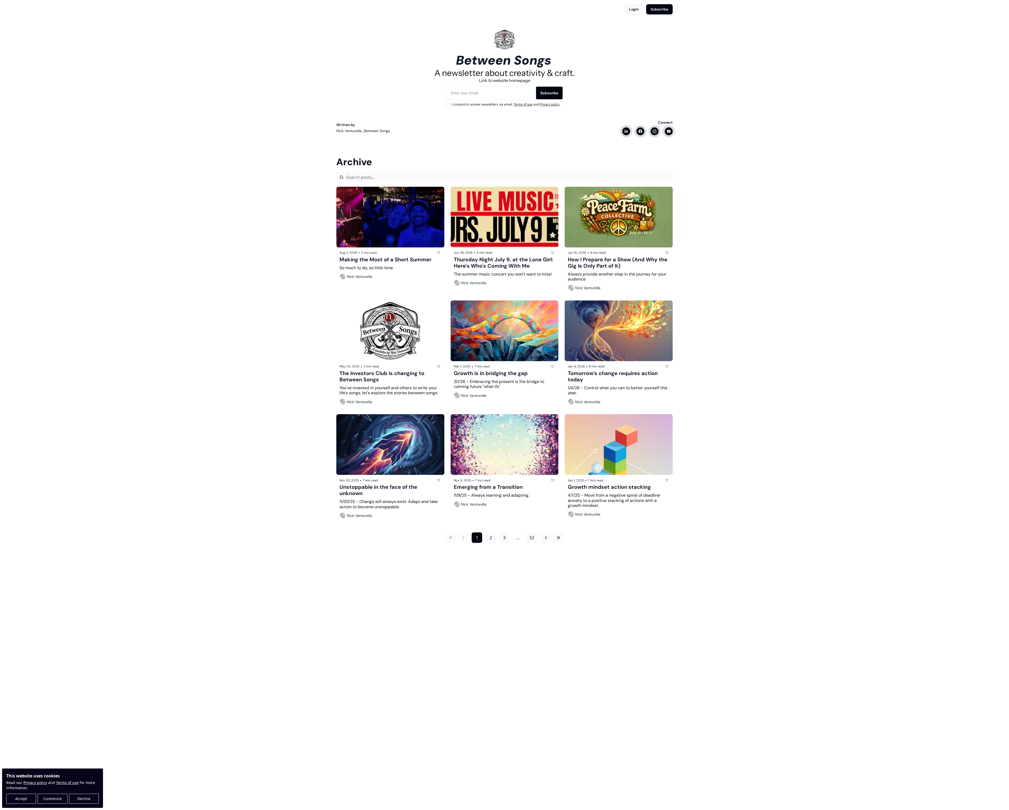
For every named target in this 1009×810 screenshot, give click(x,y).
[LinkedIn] (626, 131)
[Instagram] (654, 131)
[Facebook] (640, 131)
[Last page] (558, 537)
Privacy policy (35, 782)
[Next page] (545, 537)
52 (531, 538)
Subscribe (549, 93)
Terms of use (67, 782)
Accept (21, 798)
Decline (83, 798)
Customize (52, 798)
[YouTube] (669, 131)
